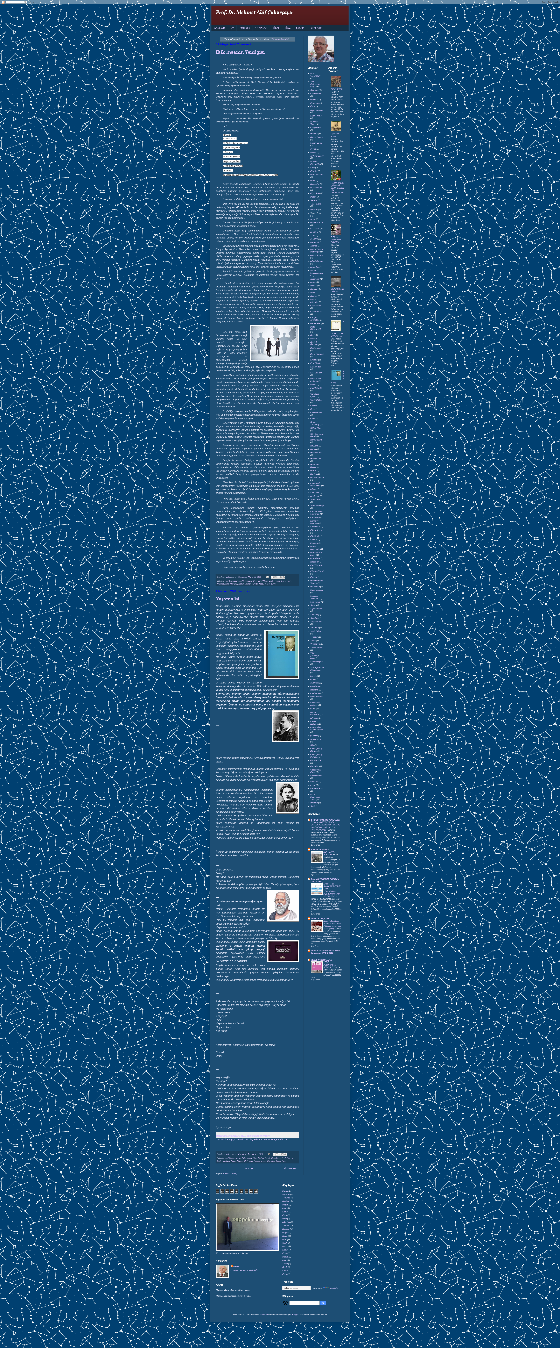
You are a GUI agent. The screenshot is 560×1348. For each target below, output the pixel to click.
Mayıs (285, 1191)
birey (312, 679)
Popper (313, 577)
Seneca (313, 200)
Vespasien (315, 644)
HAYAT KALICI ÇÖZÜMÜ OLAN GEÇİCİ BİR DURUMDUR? (337, 188)
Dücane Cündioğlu (315, 162)
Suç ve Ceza (316, 621)
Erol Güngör (316, 373)
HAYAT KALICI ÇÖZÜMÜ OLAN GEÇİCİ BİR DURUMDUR (243, 1136)
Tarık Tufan (315, 631)
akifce (236, 1266)
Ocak (284, 1243)
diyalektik (314, 683)
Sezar (313, 605)
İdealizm (314, 781)
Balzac (313, 286)
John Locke (315, 499)
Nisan (285, 1236)
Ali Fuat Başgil (264, 1158)
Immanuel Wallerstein (315, 484)
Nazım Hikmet (244, 584)
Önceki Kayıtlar (291, 1168)
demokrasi (315, 103)
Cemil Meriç (263, 581)
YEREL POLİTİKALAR (321, 960)
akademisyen (316, 661)
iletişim (300, 27)
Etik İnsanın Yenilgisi (240, 52)
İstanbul (314, 803)
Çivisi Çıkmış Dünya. (316, 749)
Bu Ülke (313, 289)
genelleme (315, 686)
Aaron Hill (314, 242)
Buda (312, 293)
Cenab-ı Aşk (316, 311)
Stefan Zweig (316, 143)
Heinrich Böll (316, 452)
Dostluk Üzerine (313, 343)
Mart (284, 1208)
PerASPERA (316, 27)
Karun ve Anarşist (314, 522)
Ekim (284, 1215)
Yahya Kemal (316, 647)
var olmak (314, 228)
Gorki (219, 1161)
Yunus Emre (270, 584)
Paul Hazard (316, 565)
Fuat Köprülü (316, 388)
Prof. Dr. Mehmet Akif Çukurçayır (254, 12)
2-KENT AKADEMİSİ (320, 849)
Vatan (313, 640)
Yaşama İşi (227, 598)
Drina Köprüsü (317, 354)
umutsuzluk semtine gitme (316, 728)
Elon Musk (315, 363)
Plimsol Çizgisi (316, 571)
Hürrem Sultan (317, 477)
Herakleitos (315, 458)
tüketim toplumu (314, 722)
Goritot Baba (316, 412)
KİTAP (276, 27)
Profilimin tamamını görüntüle (244, 1270)
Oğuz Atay (315, 193)
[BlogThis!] (275, 577)
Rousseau (315, 586)
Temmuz (286, 1198)
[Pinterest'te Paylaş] (283, 577)
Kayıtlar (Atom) (230, 1173)
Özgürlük (314, 766)
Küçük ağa (315, 536)
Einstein (314, 360)
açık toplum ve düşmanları (317, 668)
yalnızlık (314, 735)
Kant (312, 167)
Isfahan (313, 489)
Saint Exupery (316, 590)
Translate (333, 1288)
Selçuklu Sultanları (314, 597)
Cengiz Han (315, 127)
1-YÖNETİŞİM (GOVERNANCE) (325, 820)
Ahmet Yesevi (316, 255)
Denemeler (315, 323)
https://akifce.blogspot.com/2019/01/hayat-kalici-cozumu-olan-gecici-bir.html (252, 1139)
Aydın (313, 282)
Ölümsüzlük (315, 760)
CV (232, 27)
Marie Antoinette (315, 547)
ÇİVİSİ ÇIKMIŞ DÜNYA (337, 290)
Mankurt (314, 543)
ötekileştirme (316, 775)
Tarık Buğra (315, 204)
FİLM (288, 27)
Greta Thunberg (314, 423)
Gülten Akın (286, 581)
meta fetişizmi (316, 696)
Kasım (285, 1212)
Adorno (313, 246)
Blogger (295, 1314)
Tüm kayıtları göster (280, 39)
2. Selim (314, 239)
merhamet (315, 693)
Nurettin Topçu (258, 584)
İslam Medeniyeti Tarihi (315, 797)
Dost (312, 335)
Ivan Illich (314, 493)
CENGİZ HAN (337, 89)
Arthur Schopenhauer (316, 273)
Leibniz (313, 539)
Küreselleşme (316, 530)
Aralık (285, 1246)
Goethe (313, 405)
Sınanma (314, 627)
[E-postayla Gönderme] (267, 577)
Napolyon (314, 562)
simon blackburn (314, 713)
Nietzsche (248, 1161)
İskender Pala (316, 788)
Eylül (284, 1218)
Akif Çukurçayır (231, 581)
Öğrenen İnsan (335, 134)
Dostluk (313, 338)
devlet (313, 149)
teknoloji (314, 718)
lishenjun (264, 1314)
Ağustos (286, 1194)
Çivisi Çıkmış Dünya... (316, 755)
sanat (312, 708)
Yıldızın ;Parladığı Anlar (314, 655)
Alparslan (314, 267)
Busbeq (313, 296)
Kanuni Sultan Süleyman (316, 512)
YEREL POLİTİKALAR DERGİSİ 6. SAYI (331, 964)
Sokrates (271, 1161)
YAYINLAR (261, 27)
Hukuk (313, 470)
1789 (312, 235)
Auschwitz (315, 279)
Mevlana (233, 584)
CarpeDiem (276, 1158)
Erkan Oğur (315, 367)
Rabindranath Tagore (316, 581)
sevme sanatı (316, 222)
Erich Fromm (274, 581)
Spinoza (314, 615)
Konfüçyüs (315, 526)
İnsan (312, 785)
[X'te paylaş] (278, 577)
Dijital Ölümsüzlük (315, 328)
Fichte (313, 384)
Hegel (313, 449)
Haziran (285, 1201)
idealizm (314, 690)
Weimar (313, 209)
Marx (312, 180)
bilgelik (313, 676)
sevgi (312, 219)
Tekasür (314, 637)
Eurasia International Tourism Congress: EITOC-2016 (325, 951)
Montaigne (315, 558)
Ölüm (312, 106)
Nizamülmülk (316, 187)
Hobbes (313, 133)
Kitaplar (313, 171)
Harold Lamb (316, 440)
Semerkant (315, 602)
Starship (314, 618)
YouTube (244, 27)
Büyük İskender (314, 300)
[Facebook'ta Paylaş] (281, 577)
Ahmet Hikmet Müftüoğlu (316, 250)
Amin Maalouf (316, 110)
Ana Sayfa (219, 27)
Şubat (285, 1263)
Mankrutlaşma (223, 584)
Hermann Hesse (314, 465)
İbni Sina (314, 232)
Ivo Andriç (314, 496)
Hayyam (314, 446)
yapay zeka (315, 739)
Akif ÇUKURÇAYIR (320, 918)
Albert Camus (316, 261)
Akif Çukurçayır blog (248, 581)
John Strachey (317, 505)
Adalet (313, 152)
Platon (313, 197)
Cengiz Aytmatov (314, 318)
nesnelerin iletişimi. (315, 703)
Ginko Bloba (316, 400)
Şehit (312, 806)
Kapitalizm (315, 517)
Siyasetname (316, 609)
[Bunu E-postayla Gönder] (272, 577)
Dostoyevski (315, 348)
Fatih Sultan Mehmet (315, 379)
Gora (312, 409)
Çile (312, 745)
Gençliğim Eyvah (315, 395)
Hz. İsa (313, 474)
